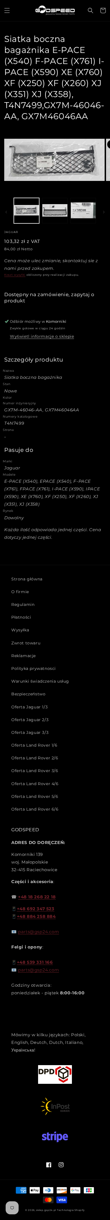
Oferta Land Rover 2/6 (34, 757)
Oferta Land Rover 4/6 (35, 783)
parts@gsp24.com (38, 931)
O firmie (20, 591)
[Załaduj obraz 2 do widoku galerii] (54, 210)
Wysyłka (20, 630)
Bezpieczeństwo (28, 693)
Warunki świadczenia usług (40, 681)
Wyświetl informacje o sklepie (42, 336)
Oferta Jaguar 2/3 (30, 719)
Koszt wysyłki (14, 275)
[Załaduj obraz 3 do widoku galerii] (83, 210)
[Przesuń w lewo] (6, 212)
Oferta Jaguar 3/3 (30, 732)
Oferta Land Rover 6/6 (35, 809)
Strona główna (27, 579)
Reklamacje (23, 655)
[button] (7, 10)
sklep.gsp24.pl (46, 1210)
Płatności (21, 617)
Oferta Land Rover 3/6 (34, 770)
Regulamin (22, 604)
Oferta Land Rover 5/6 (34, 796)
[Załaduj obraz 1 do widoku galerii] (26, 210)
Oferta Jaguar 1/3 (29, 707)
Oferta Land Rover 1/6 (34, 745)
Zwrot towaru (25, 643)
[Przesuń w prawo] (104, 212)
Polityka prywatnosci (33, 668)
